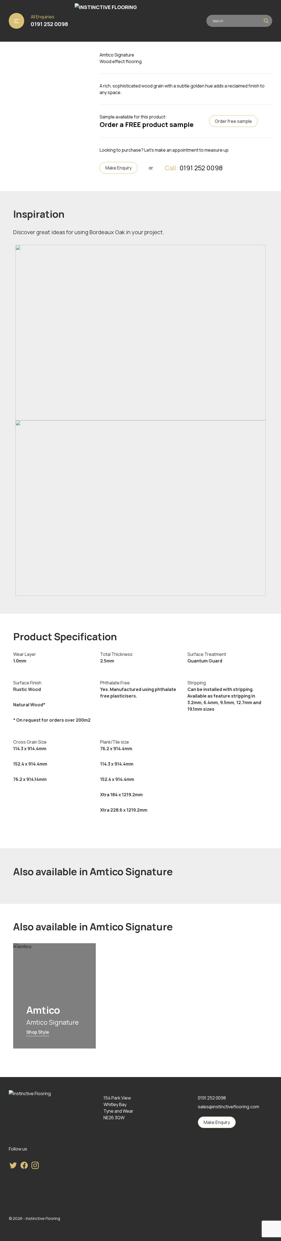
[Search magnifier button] (266, 21)
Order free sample (233, 121)
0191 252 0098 (49, 24)
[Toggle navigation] (16, 21)
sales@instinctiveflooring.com (228, 1107)
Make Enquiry (118, 168)
